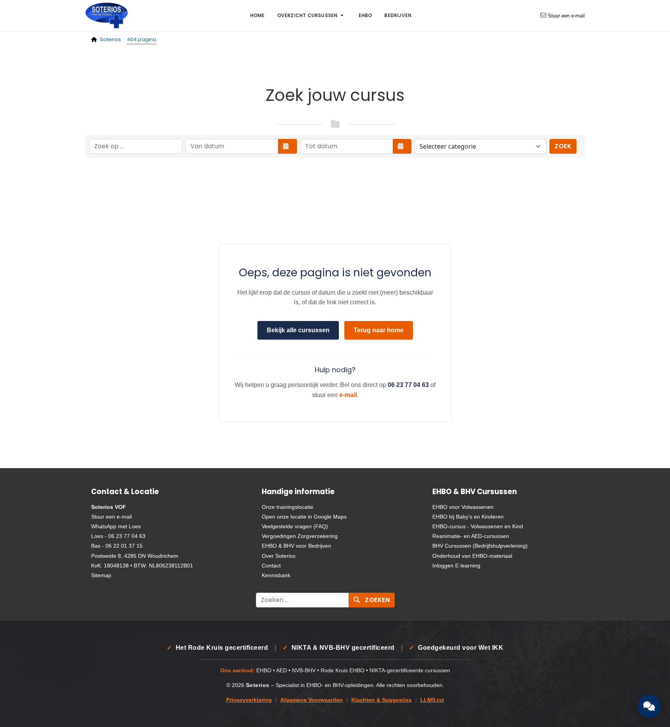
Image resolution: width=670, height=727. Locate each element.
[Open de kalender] (287, 146)
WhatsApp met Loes (116, 526)
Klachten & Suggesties (381, 700)
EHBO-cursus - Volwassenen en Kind (477, 526)
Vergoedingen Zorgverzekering (300, 536)
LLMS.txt (432, 700)
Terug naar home (379, 330)
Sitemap (101, 575)
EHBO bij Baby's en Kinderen (468, 517)
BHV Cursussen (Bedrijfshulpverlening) (480, 546)
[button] (311, 15)
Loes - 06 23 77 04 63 (118, 536)
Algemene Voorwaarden (311, 700)
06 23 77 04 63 (408, 385)
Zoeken (376, 599)
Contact (271, 565)
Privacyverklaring (249, 700)
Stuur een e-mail (566, 16)
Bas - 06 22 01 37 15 (117, 546)
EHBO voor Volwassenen (463, 507)
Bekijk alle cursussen (298, 330)
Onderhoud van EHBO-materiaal (472, 556)
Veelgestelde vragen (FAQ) (295, 526)
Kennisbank (276, 575)
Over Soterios (278, 556)
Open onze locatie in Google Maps (304, 517)
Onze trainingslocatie (287, 507)
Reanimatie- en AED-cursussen (470, 536)
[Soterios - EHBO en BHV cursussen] (106, 14)
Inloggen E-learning (456, 565)
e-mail (348, 395)
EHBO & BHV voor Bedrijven (296, 546)
